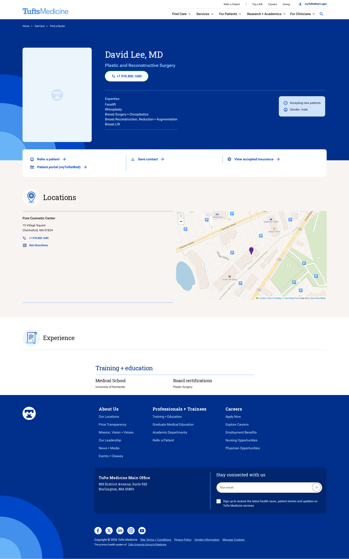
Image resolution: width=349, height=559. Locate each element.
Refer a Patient (232, 4)
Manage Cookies (233, 539)
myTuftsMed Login (315, 3)
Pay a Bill (257, 4)
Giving (286, 4)
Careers (272, 4)
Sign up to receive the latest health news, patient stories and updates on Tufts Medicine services (270, 503)
